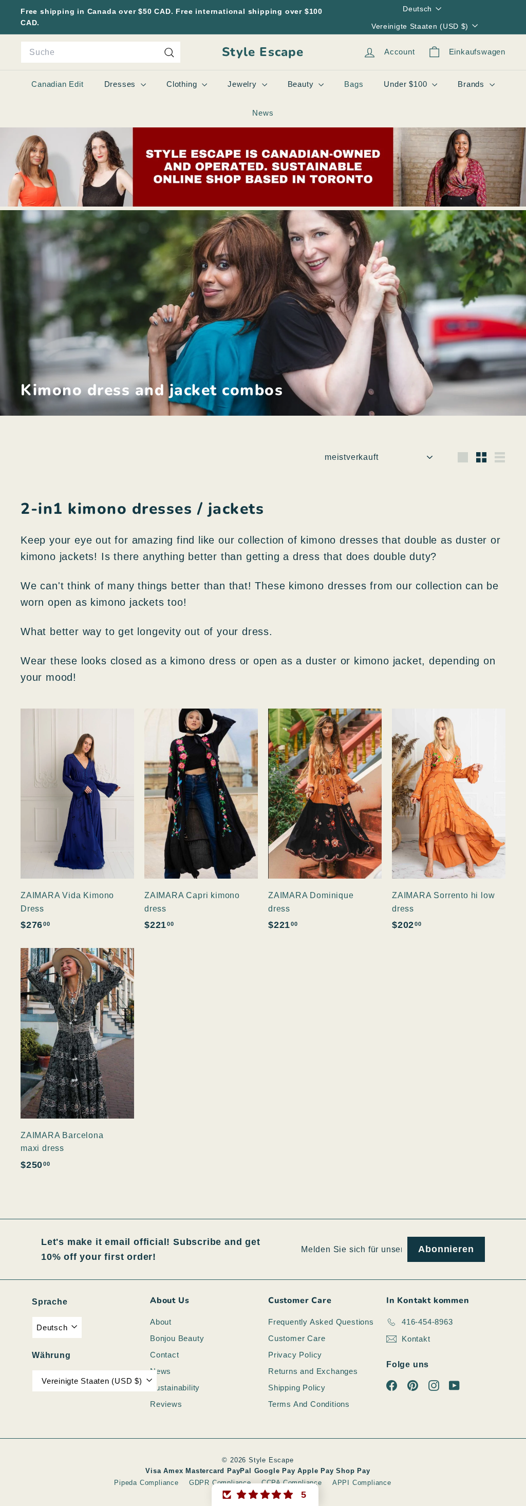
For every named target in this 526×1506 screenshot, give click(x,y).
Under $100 (406, 84)
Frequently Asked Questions (321, 1321)
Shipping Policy (297, 1387)
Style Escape (263, 52)
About (161, 1321)
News (262, 112)
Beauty (302, 84)
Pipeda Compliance (146, 1482)
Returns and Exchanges (313, 1371)
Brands (472, 84)
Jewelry (243, 84)
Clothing (182, 84)
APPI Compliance (361, 1482)
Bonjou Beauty (177, 1338)
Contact (164, 1354)
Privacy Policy (295, 1354)
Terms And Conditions (309, 1404)
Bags (353, 84)
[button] (265, 1494)
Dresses (121, 84)
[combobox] (101, 52)
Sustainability (175, 1387)
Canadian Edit (57, 84)
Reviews (166, 1404)
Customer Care (296, 1338)
